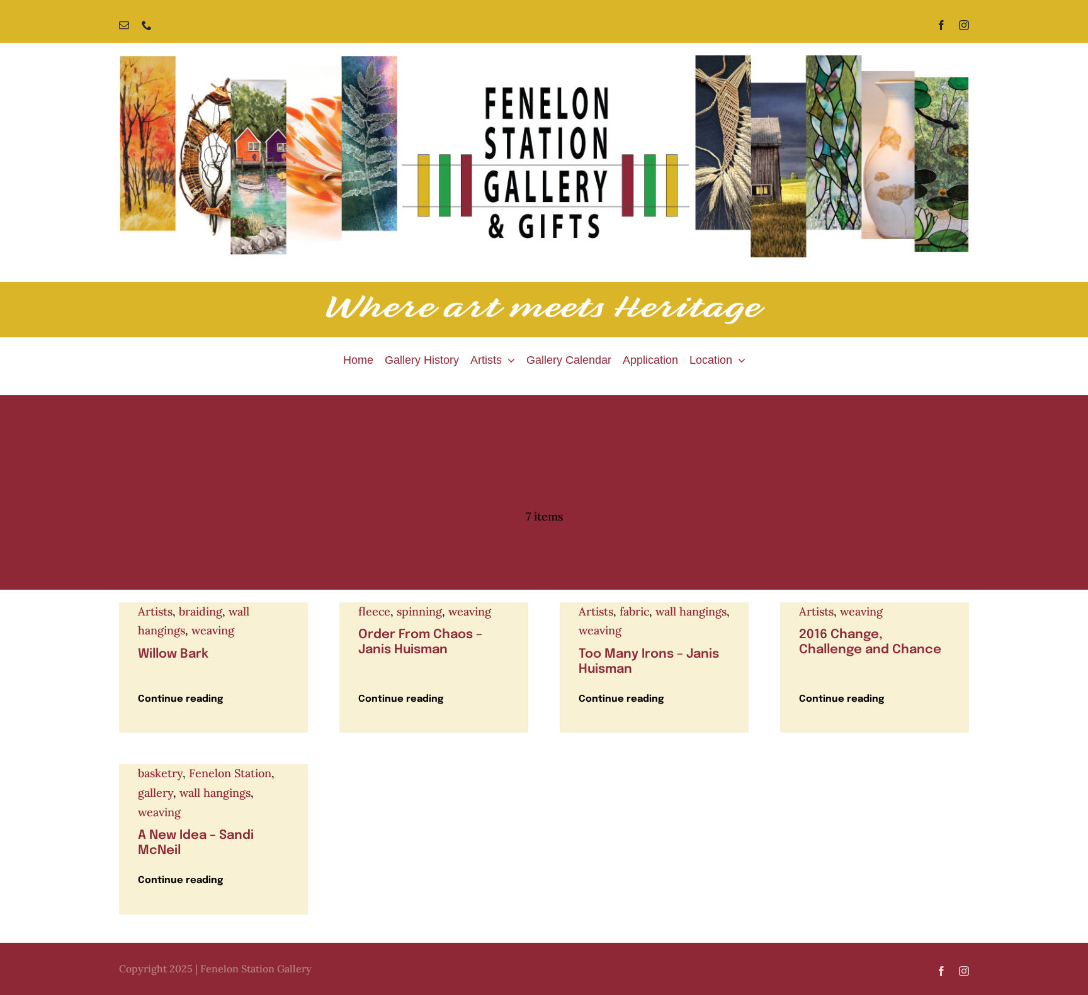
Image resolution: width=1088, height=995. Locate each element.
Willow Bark (173, 654)
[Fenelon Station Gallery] (544, 60)
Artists (155, 611)
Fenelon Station (230, 773)
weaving (212, 630)
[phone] (147, 25)
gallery (155, 792)
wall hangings (691, 611)
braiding (200, 611)
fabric (634, 611)
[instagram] (964, 25)
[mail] (124, 25)
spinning (419, 611)
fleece (374, 611)
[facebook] (941, 25)
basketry (160, 773)
